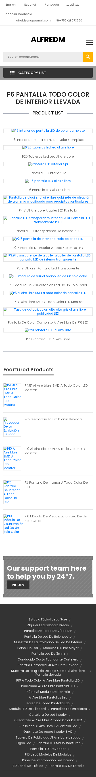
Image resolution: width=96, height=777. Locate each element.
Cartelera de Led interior (48, 714)
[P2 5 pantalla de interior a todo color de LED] (48, 238)
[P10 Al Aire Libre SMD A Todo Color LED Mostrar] (12, 458)
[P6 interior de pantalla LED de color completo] (48, 130)
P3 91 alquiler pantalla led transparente (48, 268)
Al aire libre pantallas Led (48, 697)
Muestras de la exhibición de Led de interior (48, 642)
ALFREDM (48, 39)
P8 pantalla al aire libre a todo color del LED (48, 720)
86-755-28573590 (69, 20)
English (11, 4)
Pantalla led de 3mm (48, 653)
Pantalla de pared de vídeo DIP (48, 631)
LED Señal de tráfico (27, 766)
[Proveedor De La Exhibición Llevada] (12, 426)
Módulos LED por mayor (61, 648)
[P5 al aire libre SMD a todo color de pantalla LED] (48, 292)
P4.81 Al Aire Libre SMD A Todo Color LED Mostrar (56, 387)
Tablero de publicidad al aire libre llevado (48, 737)
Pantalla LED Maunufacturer (58, 743)
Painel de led (27, 648)
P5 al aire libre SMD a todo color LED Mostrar (48, 302)
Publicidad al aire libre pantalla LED (48, 686)
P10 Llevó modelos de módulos (48, 754)
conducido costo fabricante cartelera (48, 659)
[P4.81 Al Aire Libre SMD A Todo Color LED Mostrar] (12, 395)
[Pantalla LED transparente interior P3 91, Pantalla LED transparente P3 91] (48, 220)
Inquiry (18, 585)
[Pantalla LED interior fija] (48, 164)
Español (30, 4)
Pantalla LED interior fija (48, 173)
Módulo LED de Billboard (27, 709)
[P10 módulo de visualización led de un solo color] (48, 276)
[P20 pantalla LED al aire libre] (48, 330)
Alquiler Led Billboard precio (48, 625)
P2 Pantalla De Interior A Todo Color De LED (56, 484)
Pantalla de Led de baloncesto (48, 636)
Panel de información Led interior (48, 760)
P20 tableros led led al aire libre (48, 156)
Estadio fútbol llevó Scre (48, 619)
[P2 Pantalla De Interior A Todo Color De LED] (12, 492)
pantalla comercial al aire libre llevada (48, 665)
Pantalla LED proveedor (48, 749)
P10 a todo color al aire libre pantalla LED (48, 680)
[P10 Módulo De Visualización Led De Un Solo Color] (13, 524)
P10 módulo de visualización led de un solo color (48, 285)
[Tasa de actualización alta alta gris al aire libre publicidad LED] (48, 311)
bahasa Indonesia (19, 14)
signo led (24, 743)
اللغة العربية (73, 4)
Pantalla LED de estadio (66, 766)
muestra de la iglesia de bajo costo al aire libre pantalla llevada (48, 673)
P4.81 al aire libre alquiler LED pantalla (48, 210)
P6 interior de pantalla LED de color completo (48, 140)
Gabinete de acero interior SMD (48, 731)
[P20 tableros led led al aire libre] (48, 147)
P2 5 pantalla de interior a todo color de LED (48, 248)
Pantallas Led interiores (69, 709)
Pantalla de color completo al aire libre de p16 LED (48, 322)
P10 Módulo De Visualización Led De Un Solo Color (56, 518)
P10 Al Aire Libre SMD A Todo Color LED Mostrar (55, 451)
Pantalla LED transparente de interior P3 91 (48, 231)
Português (52, 4)
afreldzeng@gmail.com (33, 20)
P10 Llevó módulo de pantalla (48, 692)
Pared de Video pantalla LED (48, 703)
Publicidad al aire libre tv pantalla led (48, 726)
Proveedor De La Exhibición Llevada (53, 419)
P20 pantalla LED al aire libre (48, 339)
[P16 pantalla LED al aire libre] (48, 180)
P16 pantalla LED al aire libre (48, 190)
